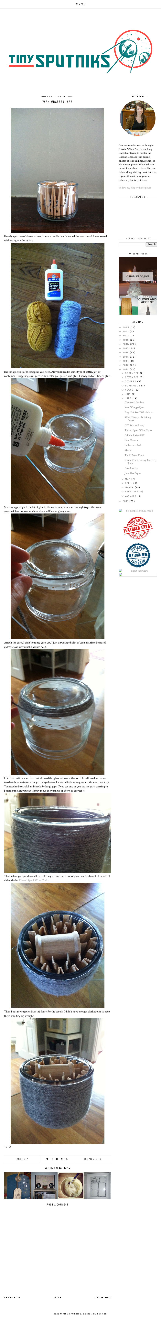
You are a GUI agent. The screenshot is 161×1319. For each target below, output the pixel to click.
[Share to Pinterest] (57, 1159)
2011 (126, 501)
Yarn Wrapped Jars (134, 407)
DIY (26, 1159)
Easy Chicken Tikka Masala (139, 412)
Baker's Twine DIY (135, 435)
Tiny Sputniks (72, 1314)
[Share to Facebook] (52, 1159)
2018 (126, 344)
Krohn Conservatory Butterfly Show (140, 462)
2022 (127, 327)
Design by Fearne (95, 1314)
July (128, 394)
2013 (126, 365)
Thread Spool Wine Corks (34, 880)
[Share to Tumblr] (62, 1159)
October (131, 381)
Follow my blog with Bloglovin (135, 187)
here (143, 168)
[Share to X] (47, 1159)
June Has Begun (133, 473)
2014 (126, 361)
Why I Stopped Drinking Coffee (138, 419)
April (129, 483)
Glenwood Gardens (135, 402)
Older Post (103, 1297)
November (132, 377)
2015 (126, 357)
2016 (126, 352)
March (130, 487)
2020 (127, 335)
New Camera (131, 440)
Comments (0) (93, 1159)
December (132, 373)
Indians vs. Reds (133, 445)
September (133, 385)
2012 (126, 369)
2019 (126, 340)
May (128, 479)
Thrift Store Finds (134, 455)
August (130, 390)
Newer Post (12, 1297)
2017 (126, 348)
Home (57, 1297)
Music (128, 450)
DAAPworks (131, 468)
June (129, 398)
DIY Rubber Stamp (134, 425)
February (132, 491)
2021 (126, 331)
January (131, 496)
